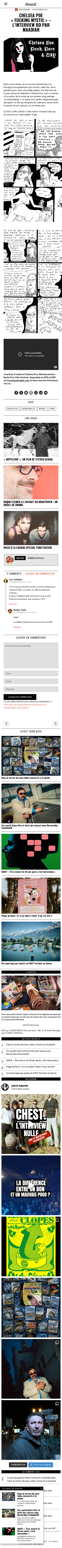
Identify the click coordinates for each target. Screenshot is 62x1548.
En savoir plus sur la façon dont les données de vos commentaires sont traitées (28, 704)
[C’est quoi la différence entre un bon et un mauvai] (31, 1185)
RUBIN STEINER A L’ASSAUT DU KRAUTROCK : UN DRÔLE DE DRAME (31, 503)
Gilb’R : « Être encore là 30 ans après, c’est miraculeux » (28, 872)
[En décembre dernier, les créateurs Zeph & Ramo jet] (31, 1308)
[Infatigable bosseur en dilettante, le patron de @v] (31, 1430)
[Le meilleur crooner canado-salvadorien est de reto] (31, 1369)
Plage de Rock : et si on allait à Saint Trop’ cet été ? (26, 915)
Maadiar (26, 9)
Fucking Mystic (28, 408)
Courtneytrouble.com (18, 380)
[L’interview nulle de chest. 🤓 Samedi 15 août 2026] (31, 1124)
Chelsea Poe (12, 408)
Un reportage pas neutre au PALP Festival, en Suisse (26, 963)
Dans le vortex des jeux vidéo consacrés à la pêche (25, 778)
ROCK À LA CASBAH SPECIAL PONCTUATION (28, 547)
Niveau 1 (42, 408)
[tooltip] (16, 393)
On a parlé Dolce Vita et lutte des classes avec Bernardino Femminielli (29, 826)
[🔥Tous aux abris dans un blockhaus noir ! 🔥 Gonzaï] (31, 1246)
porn (52, 408)
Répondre (13, 604)
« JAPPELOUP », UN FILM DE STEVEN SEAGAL (28, 459)
